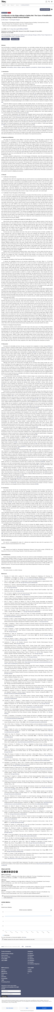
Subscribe (4, 996)
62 (50, 530)
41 (35, 400)
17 (32, 121)
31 (33, 361)
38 (37, 398)
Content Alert (28, 946)
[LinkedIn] (7, 872)
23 (18, 148)
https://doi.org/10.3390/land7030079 (19, 29)
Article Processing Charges (7, 953)
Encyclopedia (4, 978)
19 (3, 124)
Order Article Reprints (45, 9)
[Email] (3, 872)
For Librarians (31, 958)
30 (34, 352)
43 (27, 437)
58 (37, 484)
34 (25, 380)
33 (5, 377)
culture (15, 67)
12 (39, 108)
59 (41, 497)
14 (41, 114)
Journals (4, 5)
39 (33, 400)
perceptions (34, 67)
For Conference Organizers (33, 963)
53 (23, 475)
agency (23, 67)
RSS (23, 946)
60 (15, 516)
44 (6, 440)
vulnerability (10, 67)
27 (3, 349)
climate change (41, 67)
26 (49, 346)
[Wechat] (12, 872)
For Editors (30, 957)
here (11, 897)
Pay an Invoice (4, 955)
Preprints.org (4, 973)
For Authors (30, 953)
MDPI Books (4, 971)
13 (26, 114)
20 (4, 124)
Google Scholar (28, 579)
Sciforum (3, 969)
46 (16, 442)
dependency (49, 67)
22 (19, 129)
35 (39, 382)
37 (26, 388)
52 (32, 472)
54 (17, 478)
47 (24, 446)
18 (45, 121)
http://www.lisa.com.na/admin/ (15, 858)
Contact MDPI (4, 958)
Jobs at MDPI (4, 960)
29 (33, 352)
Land (8, 5)
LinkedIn (30, 969)
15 (24, 120)
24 (35, 169)
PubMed (43, 579)
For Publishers (31, 960)
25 (48, 346)
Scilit (39, 579)
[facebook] (10, 872)
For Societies (30, 962)
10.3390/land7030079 (25, 5)
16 (2, 121)
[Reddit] (15, 872)
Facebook (30, 971)
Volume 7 (12, 5)
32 (17, 374)
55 (19, 478)
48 (18, 448)
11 (11, 108)
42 (36, 427)
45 (15, 442)
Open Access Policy (5, 957)
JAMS (2, 980)
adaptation (28, 67)
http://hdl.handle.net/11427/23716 (26, 742)
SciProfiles (3, 976)
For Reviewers (31, 955)
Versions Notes (15, 39)
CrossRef (35, 579)
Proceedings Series (5, 981)
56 (20, 478)
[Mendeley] (17, 872)
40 (34, 400)
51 (18, 470)
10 (2, 102)
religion (19, 67)
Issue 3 (17, 5)
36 (2, 385)
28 (5, 349)
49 (30, 451)
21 (33, 124)
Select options (5, 991)
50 (44, 461)
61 (34, 516)
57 (15, 482)
